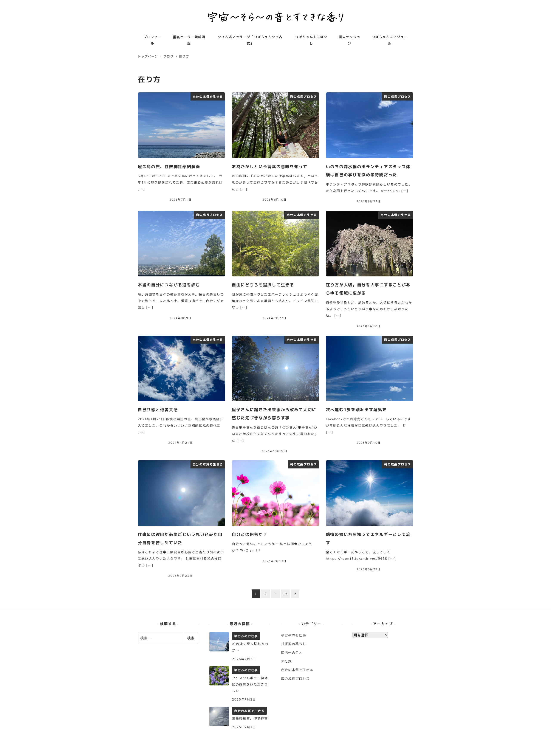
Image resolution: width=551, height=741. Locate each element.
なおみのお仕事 (293, 635)
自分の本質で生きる (297, 670)
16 (285, 594)
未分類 (286, 661)
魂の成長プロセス (295, 678)
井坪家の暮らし (293, 644)
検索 (190, 638)
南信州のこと (292, 652)
